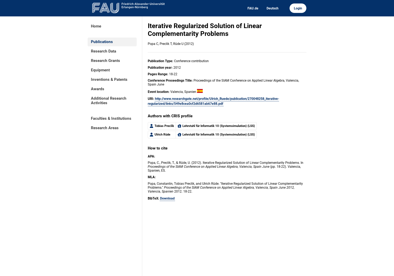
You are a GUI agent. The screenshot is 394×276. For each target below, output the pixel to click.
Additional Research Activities (108, 100)
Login (298, 8)
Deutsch (272, 8)
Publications (102, 42)
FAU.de (252, 8)
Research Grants (105, 60)
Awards (97, 89)
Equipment (100, 70)
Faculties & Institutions (111, 118)
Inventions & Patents (109, 79)
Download (167, 198)
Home (96, 26)
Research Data (103, 51)
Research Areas (105, 128)
